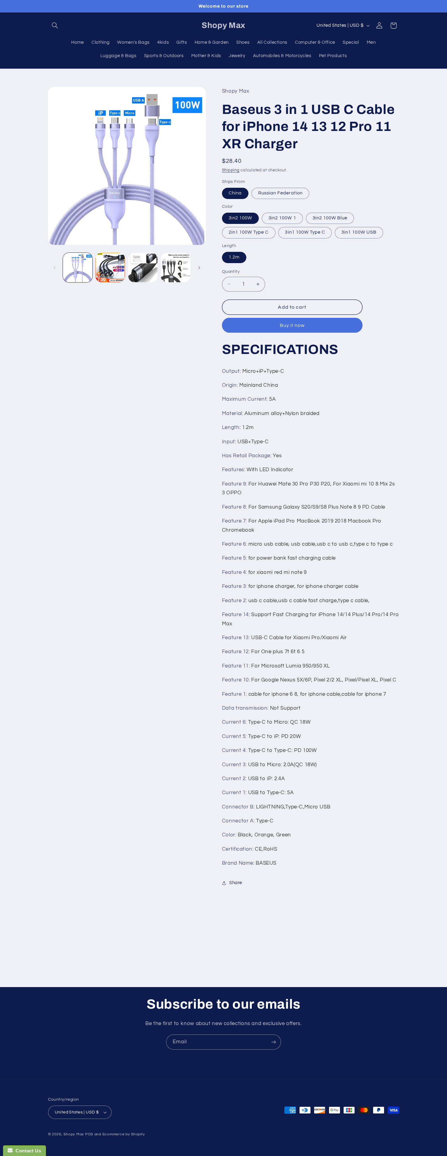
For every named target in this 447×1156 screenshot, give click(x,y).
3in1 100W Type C (305, 232)
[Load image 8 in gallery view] (143, 267)
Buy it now (292, 325)
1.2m (234, 257)
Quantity (231, 271)
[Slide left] (54, 267)
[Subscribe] (274, 1041)
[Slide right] (199, 267)
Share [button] (235, 882)
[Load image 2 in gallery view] (110, 267)
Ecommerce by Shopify (123, 1134)
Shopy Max (74, 1134)
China (235, 193)
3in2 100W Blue (330, 218)
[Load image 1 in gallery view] (77, 267)
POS (89, 1134)
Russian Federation (280, 193)
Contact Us (26, 1150)
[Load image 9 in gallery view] (175, 267)
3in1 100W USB (358, 232)
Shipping (231, 170)
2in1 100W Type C (249, 232)
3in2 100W (240, 218)
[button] (55, 26)
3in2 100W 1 (282, 218)
